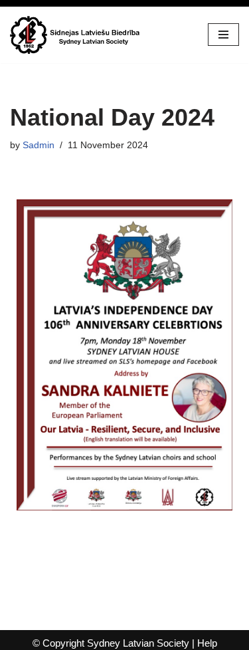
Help (207, 643)
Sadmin (38, 145)
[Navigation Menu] (223, 34)
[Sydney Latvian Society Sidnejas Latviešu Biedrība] (76, 35)
